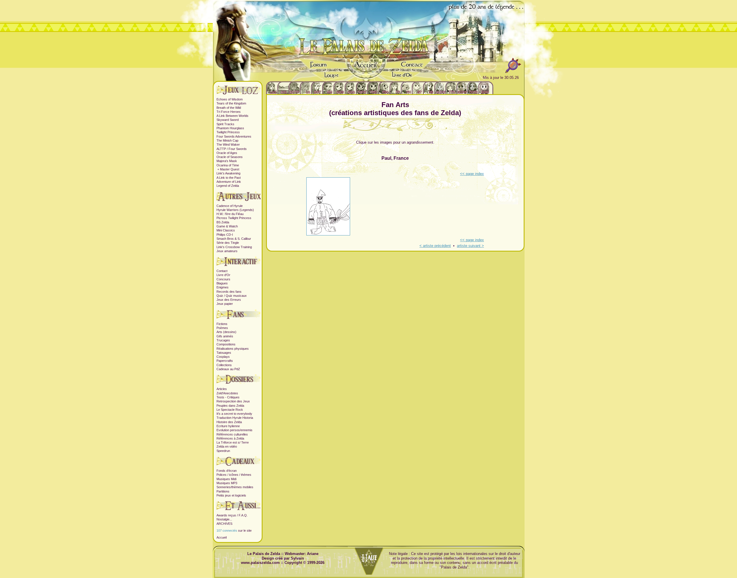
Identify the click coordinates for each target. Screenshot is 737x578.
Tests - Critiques (228, 397)
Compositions (225, 344)
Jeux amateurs (227, 251)
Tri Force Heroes (228, 111)
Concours (223, 279)
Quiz (219, 295)
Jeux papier (224, 303)
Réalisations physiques (232, 348)
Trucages (223, 340)
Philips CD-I (224, 234)
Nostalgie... (224, 519)
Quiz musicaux (236, 295)
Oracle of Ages (226, 153)
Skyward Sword (227, 119)
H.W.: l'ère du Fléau (230, 214)
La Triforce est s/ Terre (232, 442)
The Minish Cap (227, 140)
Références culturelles (232, 434)
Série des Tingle (227, 242)
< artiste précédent (435, 246)
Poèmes (222, 328)
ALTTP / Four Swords (231, 149)
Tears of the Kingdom (231, 103)
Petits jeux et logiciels (231, 495)
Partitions (222, 491)
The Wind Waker (228, 144)
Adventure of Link (228, 181)
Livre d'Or (223, 275)
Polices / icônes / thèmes (233, 474)
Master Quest (229, 169)
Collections (224, 365)
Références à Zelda (230, 438)
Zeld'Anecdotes (227, 393)
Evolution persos (228, 430)
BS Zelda (222, 222)
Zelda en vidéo (226, 446)
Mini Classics (225, 230)
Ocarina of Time (227, 165)
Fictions (221, 324)
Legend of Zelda (227, 185)
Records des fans (229, 291)
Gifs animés (224, 336)
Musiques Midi (226, 479)
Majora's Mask (226, 161)
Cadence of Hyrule (229, 206)
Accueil (221, 537)
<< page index (472, 174)
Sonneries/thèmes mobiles (234, 487)
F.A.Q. (243, 515)
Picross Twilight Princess (233, 218)
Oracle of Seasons (229, 157)
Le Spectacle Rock (229, 409)
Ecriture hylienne (228, 426)
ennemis (246, 430)
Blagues (222, 283)
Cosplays (223, 356)
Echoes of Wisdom (229, 99)
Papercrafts (224, 360)
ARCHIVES (224, 523)
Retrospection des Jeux (233, 401)
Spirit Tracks (225, 124)
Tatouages (223, 352)
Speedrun (223, 450)
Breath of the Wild (228, 107)
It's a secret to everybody (234, 413)
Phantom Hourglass (230, 128)
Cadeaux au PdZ (228, 369)
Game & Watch (227, 226)
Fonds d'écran (226, 470)
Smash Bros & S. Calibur (233, 238)
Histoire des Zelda (229, 422)
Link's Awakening (228, 173)
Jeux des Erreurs (228, 299)
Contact (221, 271)
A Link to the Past (228, 177)
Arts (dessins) (226, 332)
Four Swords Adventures (233, 136)
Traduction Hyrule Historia (234, 417)
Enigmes (222, 287)
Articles (221, 389)
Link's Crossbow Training (234, 247)
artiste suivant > (470, 246)
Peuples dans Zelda (230, 405)
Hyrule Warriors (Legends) (235, 210)
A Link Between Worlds (232, 115)
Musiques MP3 (226, 483)
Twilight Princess (228, 132)
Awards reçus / (227, 515)
